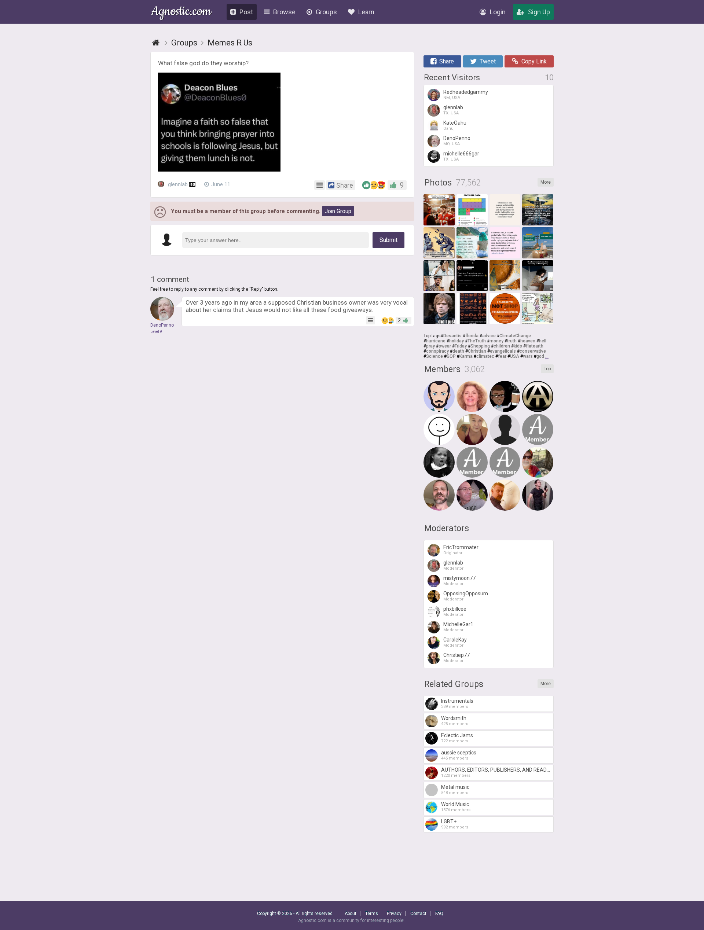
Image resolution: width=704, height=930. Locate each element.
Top (547, 368)
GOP (451, 356)
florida (471, 335)
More (545, 182)
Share (446, 61)
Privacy (394, 913)
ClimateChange (515, 335)
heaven (527, 340)
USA (514, 356)
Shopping (480, 346)
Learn (366, 12)
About (350, 913)
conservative (533, 351)
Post (246, 12)
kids (518, 346)
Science (434, 356)
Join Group (338, 211)
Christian (477, 351)
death (458, 351)
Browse (284, 12)
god (540, 356)
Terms (371, 913)
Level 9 (156, 332)
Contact (418, 913)
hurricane (435, 340)
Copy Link (534, 61)
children (502, 346)
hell (542, 340)
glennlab (180, 184)
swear (445, 346)
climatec (485, 356)
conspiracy (437, 351)
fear (502, 356)
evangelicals (503, 351)
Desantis (452, 335)
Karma (466, 356)
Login (498, 12)
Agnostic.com (181, 12)
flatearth (534, 346)
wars (528, 356)
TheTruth (476, 340)
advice (489, 335)
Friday (461, 346)
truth (512, 340)
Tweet (488, 61)
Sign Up (539, 12)
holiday (456, 340)
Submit (388, 239)
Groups (326, 12)
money (496, 340)
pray (430, 346)
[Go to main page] (155, 43)
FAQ (439, 913)
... (547, 356)
